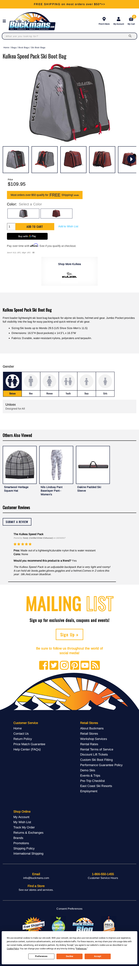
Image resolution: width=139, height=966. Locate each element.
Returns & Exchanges (28, 832)
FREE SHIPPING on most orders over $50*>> (69, 4)
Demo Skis (87, 770)
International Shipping (28, 853)
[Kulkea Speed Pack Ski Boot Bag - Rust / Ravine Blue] (73, 160)
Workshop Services (93, 739)
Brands (18, 838)
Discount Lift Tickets (94, 754)
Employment (88, 791)
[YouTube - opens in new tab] (85, 665)
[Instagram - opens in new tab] (64, 665)
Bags (13, 47)
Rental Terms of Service (96, 749)
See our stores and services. (36, 889)
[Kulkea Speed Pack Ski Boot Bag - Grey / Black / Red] (15, 160)
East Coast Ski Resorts (96, 786)
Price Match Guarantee (29, 744)
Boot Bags (23, 47)
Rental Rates (89, 744)
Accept (97, 956)
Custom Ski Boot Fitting (96, 759)
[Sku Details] (33, 252)
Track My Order (24, 827)
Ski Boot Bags (38, 47)
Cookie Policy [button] (13, 948)
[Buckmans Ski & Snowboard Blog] (83, 925)
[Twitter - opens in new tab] (53, 665)
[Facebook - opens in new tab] (43, 665)
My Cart (131, 20)
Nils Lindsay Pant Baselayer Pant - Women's (51, 491)
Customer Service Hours (103, 877)
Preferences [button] (81, 948)
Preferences (41, 956)
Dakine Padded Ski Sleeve (89, 489)
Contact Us (21, 733)
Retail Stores (89, 733)
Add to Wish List (68, 226)
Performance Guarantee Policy (101, 765)
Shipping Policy (24, 848)
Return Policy (22, 739)
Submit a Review (17, 522)
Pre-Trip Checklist (92, 781)
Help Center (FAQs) (27, 749)
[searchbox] (130, 36)
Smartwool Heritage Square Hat (16, 489)
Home (6, 47)
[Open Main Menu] (5, 21)
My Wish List (22, 822)
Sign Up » (69, 634)
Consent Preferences (69, 908)
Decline (69, 956)
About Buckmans (92, 728)
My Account (118, 24)
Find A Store (104, 24)
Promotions (21, 843)
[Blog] (95, 665)
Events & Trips (90, 775)
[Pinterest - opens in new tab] (74, 665)
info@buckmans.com (36, 877)
